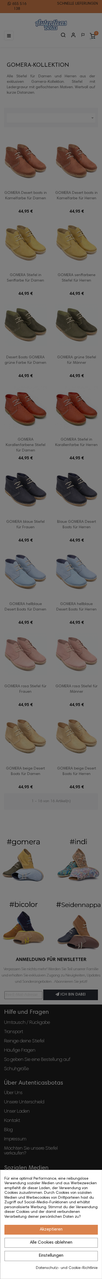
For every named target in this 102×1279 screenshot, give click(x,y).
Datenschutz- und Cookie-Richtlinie (67, 1268)
